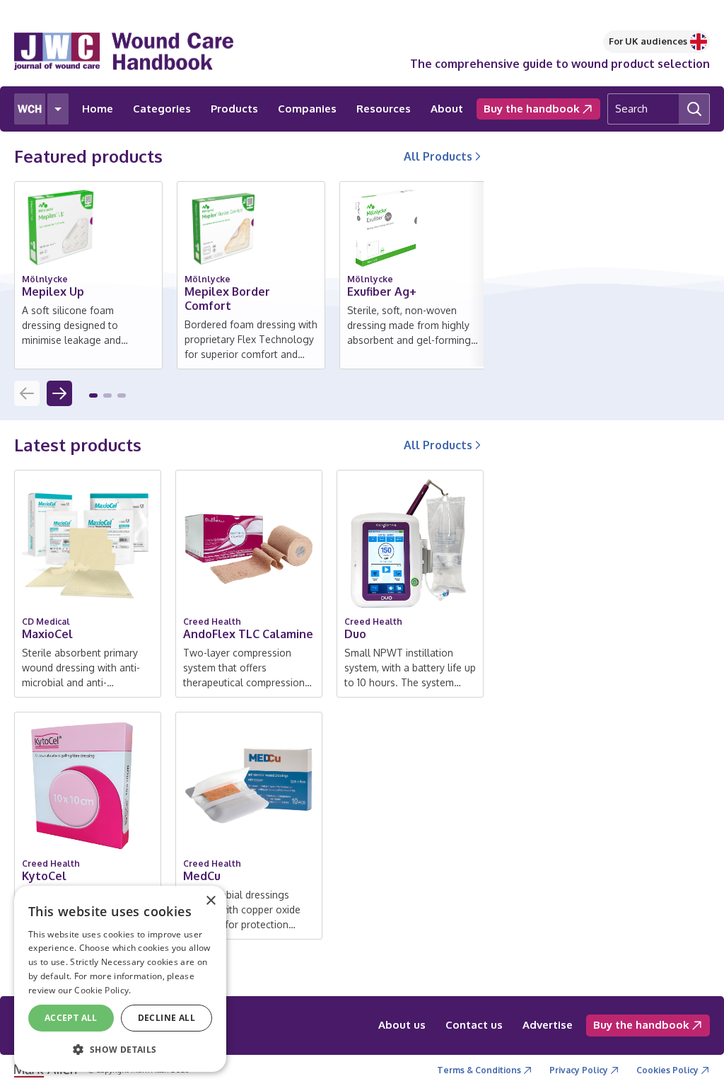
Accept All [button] (71, 1018)
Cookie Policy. (102, 990)
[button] (93, 395)
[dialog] (120, 979)
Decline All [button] (166, 1018)
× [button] (210, 901)
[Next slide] (59, 393)
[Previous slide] (27, 393)
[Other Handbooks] (58, 109)
